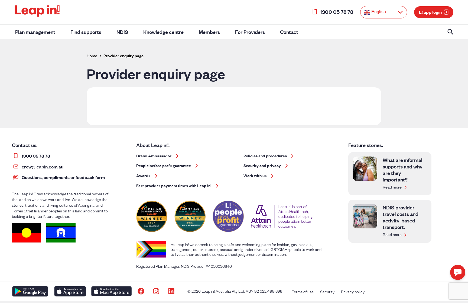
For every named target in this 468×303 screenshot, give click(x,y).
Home (92, 55)
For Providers (250, 31)
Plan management (35, 31)
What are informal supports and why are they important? (402, 169)
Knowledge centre (163, 31)
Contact (289, 31)
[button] (457, 272)
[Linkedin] (171, 291)
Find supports (85, 31)
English (378, 11)
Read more (392, 187)
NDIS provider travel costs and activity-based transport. (400, 217)
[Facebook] (141, 291)
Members (209, 31)
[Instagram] (156, 291)
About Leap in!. (153, 144)
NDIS (122, 31)
